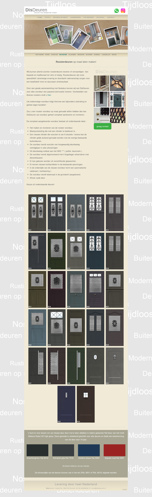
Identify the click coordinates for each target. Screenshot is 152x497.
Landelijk (106, 55)
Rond (47, 55)
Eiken (114, 55)
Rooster (63, 55)
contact (111, 17)
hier (49, 94)
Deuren (36, 9)
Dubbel (97, 55)
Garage (54, 55)
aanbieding (75, 17)
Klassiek (72, 55)
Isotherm (40, 55)
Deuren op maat (60, 17)
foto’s (48, 17)
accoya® (100, 17)
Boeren (89, 55)
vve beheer (88, 17)
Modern (81, 55)
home (39, 17)
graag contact (103, 126)
